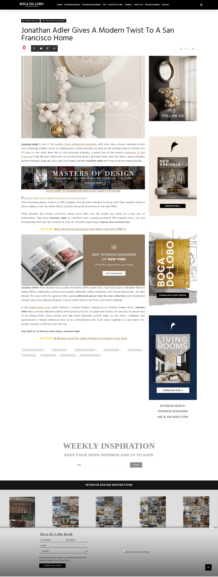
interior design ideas (86, 349)
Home (59, 4)
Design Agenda (152, 4)
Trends (128, 4)
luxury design (136, 349)
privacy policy (64, 560)
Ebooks (165, 4)
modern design (49, 355)
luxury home (29, 355)
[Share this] (34, 48)
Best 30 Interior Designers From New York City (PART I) (90, 229)
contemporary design (33, 349)
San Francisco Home (91, 355)
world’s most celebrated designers (76, 144)
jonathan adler (112, 349)
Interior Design (72, 4)
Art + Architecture (112, 4)
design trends (60, 349)
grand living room (39, 307)
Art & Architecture (172, 416)
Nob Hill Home (68, 355)
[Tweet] (41, 48)
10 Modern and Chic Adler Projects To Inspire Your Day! (90, 338)
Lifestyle (138, 4)
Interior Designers (91, 4)
